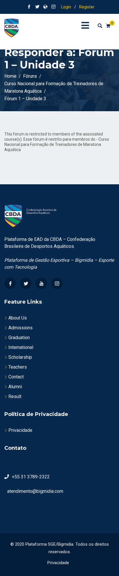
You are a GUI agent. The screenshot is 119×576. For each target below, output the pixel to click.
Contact (16, 377)
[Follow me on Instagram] (53, 7)
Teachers (17, 367)
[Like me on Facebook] (29, 7)
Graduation (19, 337)
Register (86, 7)
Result (14, 396)
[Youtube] (41, 283)
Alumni (15, 386)
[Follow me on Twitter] (37, 7)
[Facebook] (10, 283)
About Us (17, 318)
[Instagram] (57, 283)
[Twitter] (25, 283)
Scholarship (20, 357)
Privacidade (20, 430)
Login (66, 7)
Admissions (20, 327)
